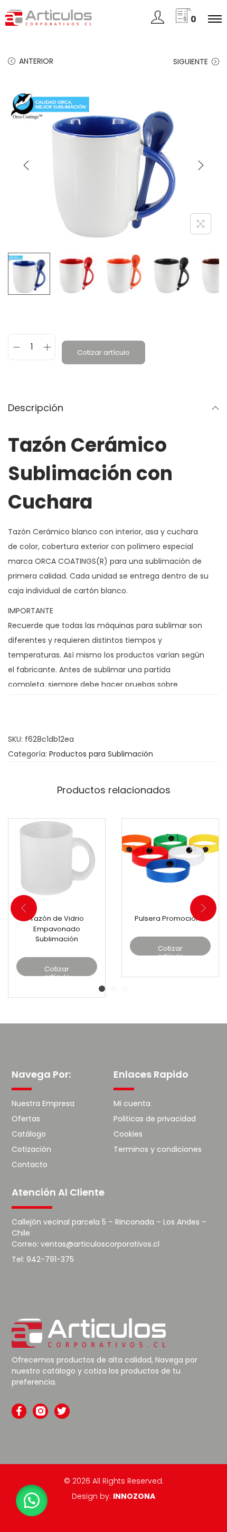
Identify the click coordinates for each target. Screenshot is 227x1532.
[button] (32, 1500)
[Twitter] (62, 1411)
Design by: (113, 1496)
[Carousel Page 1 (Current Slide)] (102, 989)
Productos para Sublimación (101, 754)
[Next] (200, 165)
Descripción (35, 407)
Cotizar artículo (103, 352)
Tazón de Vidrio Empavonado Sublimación (57, 928)
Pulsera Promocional (170, 918)
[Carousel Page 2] (113, 989)
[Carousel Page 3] (125, 989)
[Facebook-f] (19, 1411)
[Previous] (26, 165)
